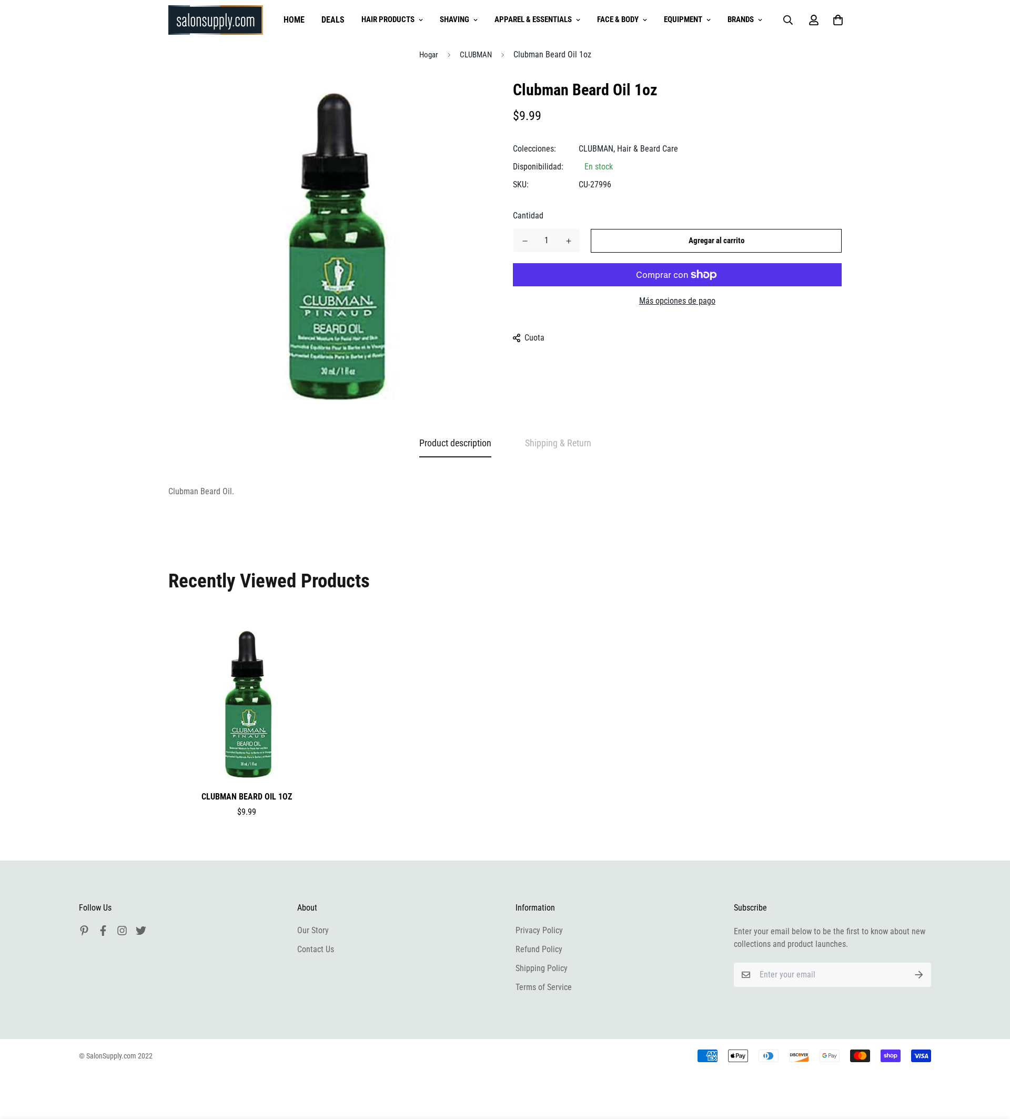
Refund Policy (539, 949)
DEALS (333, 20)
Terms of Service (544, 987)
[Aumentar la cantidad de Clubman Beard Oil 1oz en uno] (568, 241)
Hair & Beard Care (647, 149)
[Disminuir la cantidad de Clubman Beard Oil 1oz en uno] (524, 241)
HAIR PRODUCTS (388, 19)
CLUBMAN (476, 54)
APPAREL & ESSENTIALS (533, 19)
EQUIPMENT (683, 19)
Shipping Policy (542, 968)
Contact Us (315, 949)
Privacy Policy (539, 930)
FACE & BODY (618, 19)
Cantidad (528, 216)
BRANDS (741, 19)
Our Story (313, 930)
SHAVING (454, 19)
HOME (294, 20)
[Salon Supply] (215, 20)
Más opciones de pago (677, 301)
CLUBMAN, (597, 149)
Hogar (428, 54)
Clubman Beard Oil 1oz (246, 797)
